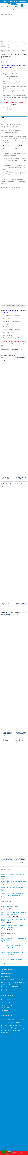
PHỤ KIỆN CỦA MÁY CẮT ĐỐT (21, 478)
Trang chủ (3, 50)
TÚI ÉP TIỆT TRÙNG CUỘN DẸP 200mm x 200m (21, 861)
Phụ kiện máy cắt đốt (16, 349)
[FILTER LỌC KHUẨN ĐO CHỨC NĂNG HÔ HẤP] (21, 542)
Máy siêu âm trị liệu (6, 1005)
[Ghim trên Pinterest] (11, 108)
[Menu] (2, 5)
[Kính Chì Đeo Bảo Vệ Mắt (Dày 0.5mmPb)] (7, 416)
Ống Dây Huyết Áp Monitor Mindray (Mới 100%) (7, 734)
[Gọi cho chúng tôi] (8, 990)
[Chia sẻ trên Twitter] (5, 108)
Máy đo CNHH (5, 1008)
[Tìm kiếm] (22, 5)
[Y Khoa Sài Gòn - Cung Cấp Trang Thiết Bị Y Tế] (12, 5)
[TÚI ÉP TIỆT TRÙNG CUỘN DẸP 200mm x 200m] (21, 798)
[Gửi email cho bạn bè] (8, 108)
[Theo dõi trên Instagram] (5, 990)
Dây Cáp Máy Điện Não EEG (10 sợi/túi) (7, 860)
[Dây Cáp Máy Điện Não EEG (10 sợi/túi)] (7, 798)
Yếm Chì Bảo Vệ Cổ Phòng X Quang (7, 604)
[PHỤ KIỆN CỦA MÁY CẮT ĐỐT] (21, 416)
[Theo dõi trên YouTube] (11, 990)
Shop (9, 50)
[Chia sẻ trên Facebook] (2, 108)
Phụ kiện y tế (4, 1010)
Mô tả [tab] (3, 117)
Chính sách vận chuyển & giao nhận (11, 1022)
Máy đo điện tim (5, 999)
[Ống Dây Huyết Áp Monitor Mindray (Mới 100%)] (7, 671)
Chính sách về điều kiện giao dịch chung (12, 1019)
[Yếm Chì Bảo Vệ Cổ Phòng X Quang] (7, 542)
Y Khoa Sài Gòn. (11, 104)
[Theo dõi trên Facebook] (2, 990)
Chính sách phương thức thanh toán (11, 1025)
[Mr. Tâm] (4, 1151)
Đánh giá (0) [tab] (4, 121)
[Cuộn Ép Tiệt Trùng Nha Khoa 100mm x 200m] (21, 671)
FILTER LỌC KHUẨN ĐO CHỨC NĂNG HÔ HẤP (21, 605)
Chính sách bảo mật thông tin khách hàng (12, 1028)
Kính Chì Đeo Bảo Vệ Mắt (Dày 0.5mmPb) (7, 478)
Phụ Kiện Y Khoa (16, 50)
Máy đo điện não (5, 1002)
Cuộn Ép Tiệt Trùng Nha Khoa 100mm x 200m (21, 734)
